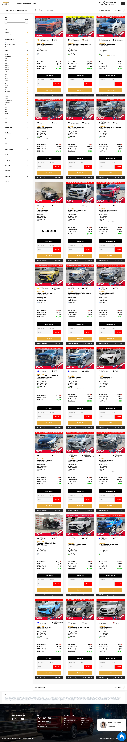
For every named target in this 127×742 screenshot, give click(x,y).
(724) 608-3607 (107, 2)
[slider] (6, 22)
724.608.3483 (57, 95)
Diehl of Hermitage (42, 95)
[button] (62, 26)
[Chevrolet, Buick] (5, 3)
